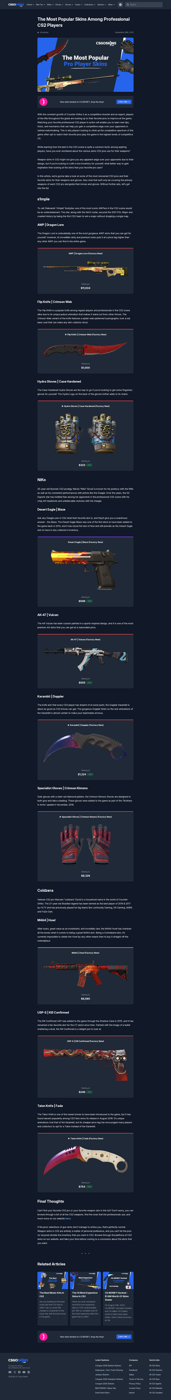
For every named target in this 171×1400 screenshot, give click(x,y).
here (67, 1218)
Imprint (131, 1393)
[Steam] (29, 1372)
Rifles (49, 5)
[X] (16, 1372)
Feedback (133, 1370)
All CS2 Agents (155, 1384)
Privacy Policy (135, 1384)
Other (110, 5)
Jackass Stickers (102, 1375)
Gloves (68, 5)
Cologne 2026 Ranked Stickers (108, 1365)
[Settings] (120, 4)
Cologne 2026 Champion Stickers (109, 1379)
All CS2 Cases (155, 1375)
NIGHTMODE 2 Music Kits (105, 1388)
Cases (77, 5)
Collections (88, 5)
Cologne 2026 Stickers (104, 1384)
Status (131, 1375)
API (130, 1365)
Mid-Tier (39, 5)
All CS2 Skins (154, 1365)
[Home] (17, 5)
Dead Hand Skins (102, 1393)
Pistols (29, 5)
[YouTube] (25, 1372)
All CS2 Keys (154, 1379)
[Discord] (11, 1372)
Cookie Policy (135, 1388)
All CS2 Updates (156, 1393)
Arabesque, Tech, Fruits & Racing (109, 1370)
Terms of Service (136, 1379)
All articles (44, 32)
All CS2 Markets (155, 1388)
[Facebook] (20, 1372)
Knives (58, 5)
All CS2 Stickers (155, 1370)
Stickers (100, 5)
